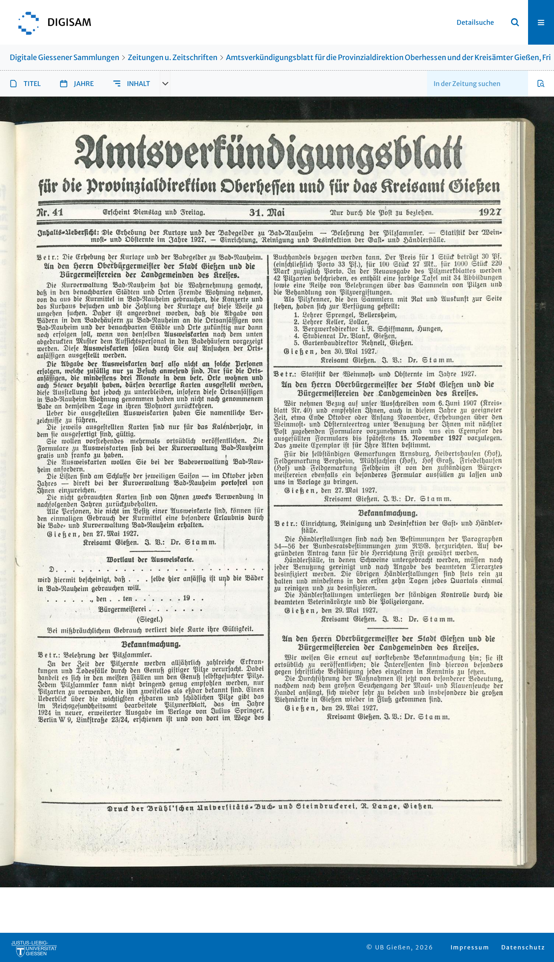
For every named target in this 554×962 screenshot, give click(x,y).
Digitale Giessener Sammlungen (64, 57)
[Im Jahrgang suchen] (541, 84)
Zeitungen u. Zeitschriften (172, 57)
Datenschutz (523, 947)
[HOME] (50, 22)
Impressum (470, 947)
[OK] (515, 22)
